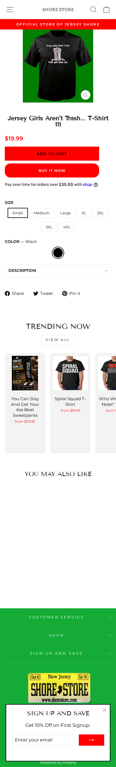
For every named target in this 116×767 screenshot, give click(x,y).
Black (58, 252)
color (21, 241)
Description (22, 270)
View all (58, 340)
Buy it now (52, 170)
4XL (66, 227)
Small (17, 213)
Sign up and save (57, 653)
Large (65, 213)
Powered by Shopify (58, 762)
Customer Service (57, 617)
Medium (42, 213)
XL (84, 213)
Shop (56, 635)
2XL (100, 213)
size (9, 202)
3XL (49, 227)
